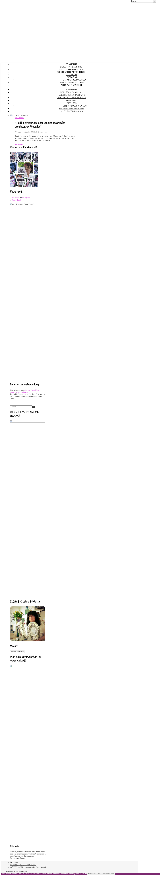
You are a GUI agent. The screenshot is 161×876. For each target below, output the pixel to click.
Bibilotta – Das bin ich (71, 66)
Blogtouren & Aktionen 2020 (72, 72)
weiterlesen (19, 144)
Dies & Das (72, 77)
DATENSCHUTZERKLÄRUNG (23, 865)
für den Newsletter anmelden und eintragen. (24, 391)
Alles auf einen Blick (71, 85)
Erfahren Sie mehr (108, 874)
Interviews (71, 74)
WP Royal (23, 871)
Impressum (14, 862)
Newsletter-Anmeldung (71, 69)
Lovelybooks (17, 200)
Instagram (26, 197)
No (99, 874)
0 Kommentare (41, 132)
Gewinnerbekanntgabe (72, 82)
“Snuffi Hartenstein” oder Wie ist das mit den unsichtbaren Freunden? (40, 125)
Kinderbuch (19, 118)
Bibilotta (18, 132)
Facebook (16, 197)
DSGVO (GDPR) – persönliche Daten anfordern (29, 867)
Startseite (71, 64)
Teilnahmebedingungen (74, 79)
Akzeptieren (92, 874)
